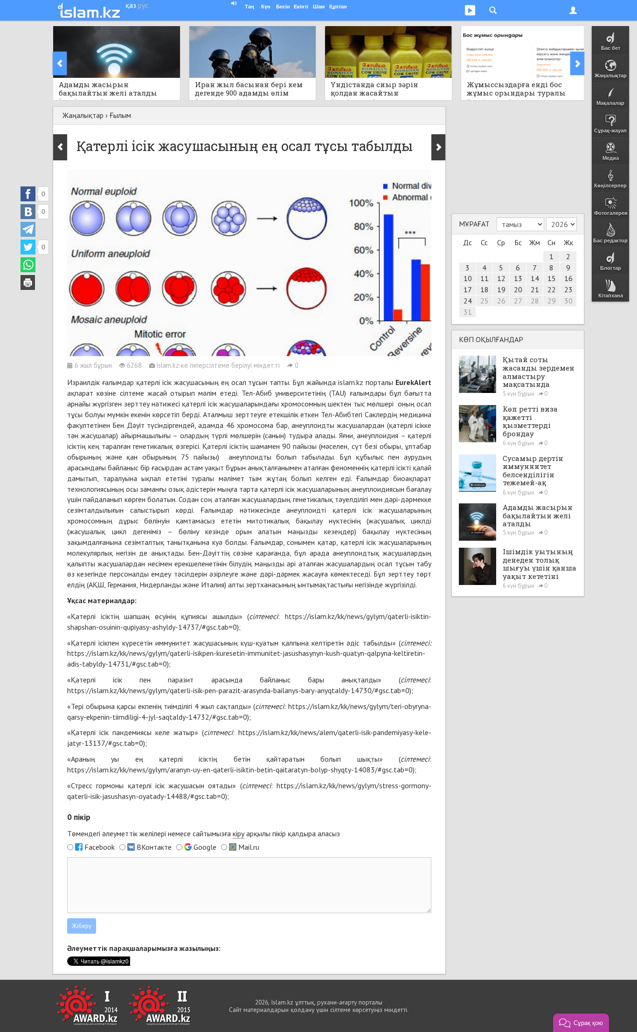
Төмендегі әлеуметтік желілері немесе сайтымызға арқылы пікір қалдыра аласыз (203, 833)
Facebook (99, 847)
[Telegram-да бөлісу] (28, 229)
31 (468, 311)
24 (468, 300)
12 (501, 278)
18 (484, 289)
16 (568, 278)
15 (551, 278)
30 (568, 300)
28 (535, 300)
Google (205, 847)
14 (535, 278)
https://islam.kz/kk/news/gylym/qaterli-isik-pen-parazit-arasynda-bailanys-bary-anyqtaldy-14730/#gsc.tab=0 (238, 690)
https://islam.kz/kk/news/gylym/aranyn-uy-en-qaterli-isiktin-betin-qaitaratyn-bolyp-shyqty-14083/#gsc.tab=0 (240, 769)
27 (518, 300)
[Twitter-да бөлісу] (28, 247)
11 (484, 278)
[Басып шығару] (28, 282)
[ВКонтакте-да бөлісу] (28, 211)
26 (501, 300)
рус (143, 5)
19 (501, 289)
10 (468, 278)
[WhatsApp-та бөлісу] (28, 264)
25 (484, 300)
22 (551, 289)
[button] (581, 1022)
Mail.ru (248, 847)
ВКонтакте (154, 847)
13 (518, 278)
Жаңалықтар (83, 115)
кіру (238, 833)
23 (568, 289)
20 (518, 289)
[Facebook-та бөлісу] (28, 193)
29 (551, 300)
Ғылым (120, 115)
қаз (130, 5)
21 (535, 289)
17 (468, 289)
